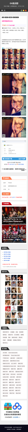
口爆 (7, 235)
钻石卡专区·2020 (15, 17)
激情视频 (12, 30)
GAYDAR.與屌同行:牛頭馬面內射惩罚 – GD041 (15, 221)
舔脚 (5, 387)
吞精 (20, 363)
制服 (4, 235)
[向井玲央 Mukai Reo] (14, 315)
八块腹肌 (12, 332)
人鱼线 (19, 358)
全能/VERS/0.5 (14, 360)
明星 (4, 30)
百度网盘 (10, 17)
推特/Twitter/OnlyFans (13, 217)
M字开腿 (6, 355)
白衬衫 (5, 377)
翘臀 (11, 382)
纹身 (5, 382)
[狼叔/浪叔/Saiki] (8, 284)
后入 (13, 363)
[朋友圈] (21, 10)
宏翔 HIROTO (6, 332)
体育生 (14, 28)
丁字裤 (6, 358)
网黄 (12, 219)
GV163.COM (7, 252)
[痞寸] (14, 296)
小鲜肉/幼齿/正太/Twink (9, 366)
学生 (18, 28)
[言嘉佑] (8, 290)
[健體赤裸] (14, 308)
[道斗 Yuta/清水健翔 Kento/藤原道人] (8, 302)
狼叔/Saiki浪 (14, 337)
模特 (7, 30)
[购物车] (23, 10)
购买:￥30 (6, 25)
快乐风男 (21, 332)
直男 (18, 377)
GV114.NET (7, 260)
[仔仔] (20, 308)
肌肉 (19, 30)
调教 (17, 219)
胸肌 (23, 30)
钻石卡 (13, 197)
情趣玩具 (6, 368)
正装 (13, 374)
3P (5, 352)
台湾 (7, 217)
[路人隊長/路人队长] (8, 315)
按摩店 (22, 334)
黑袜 (9, 337)
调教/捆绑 (9, 340)
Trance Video (15, 355)
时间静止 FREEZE (17, 340)
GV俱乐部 (14, 3)
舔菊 (11, 387)
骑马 (5, 393)
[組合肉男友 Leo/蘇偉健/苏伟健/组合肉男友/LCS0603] (14, 284)
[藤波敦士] (20, 321)
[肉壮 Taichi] (14, 321)
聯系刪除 (19, 429)
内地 (3, 17)
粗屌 (16, 30)
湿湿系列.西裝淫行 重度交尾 (19, 169)
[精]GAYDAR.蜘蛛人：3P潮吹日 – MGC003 (14, 239)
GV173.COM (7, 254)
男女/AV (20, 337)
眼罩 (5, 379)
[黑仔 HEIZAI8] (20, 296)
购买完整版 (21, 164)
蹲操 (18, 387)
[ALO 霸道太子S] (14, 302)
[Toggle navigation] (4, 10)
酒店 (11, 390)
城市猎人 (5, 334)
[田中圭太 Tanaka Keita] (20, 302)
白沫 (19, 374)
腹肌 (4, 32)
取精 (4, 217)
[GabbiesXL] (20, 315)
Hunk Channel (13, 352)
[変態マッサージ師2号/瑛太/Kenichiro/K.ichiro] (20, 290)
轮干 (5, 390)
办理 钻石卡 (12, 164)
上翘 (12, 358)
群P (14, 219)
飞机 (20, 219)
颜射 (17, 390)
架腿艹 (6, 374)
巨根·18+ (22, 28)
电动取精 (5, 219)
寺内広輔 (5, 337)
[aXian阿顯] (8, 321)
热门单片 (6, 17)
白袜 (12, 377)
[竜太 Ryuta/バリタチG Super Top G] (14, 290)
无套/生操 (19, 371)
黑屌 (12, 393)
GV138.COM (7, 256)
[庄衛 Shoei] (8, 308)
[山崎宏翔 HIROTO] (8, 277)
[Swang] (20, 277)
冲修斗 (4, 340)
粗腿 (17, 379)
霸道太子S (10, 334)
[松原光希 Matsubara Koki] (20, 284)
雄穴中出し (5, 342)
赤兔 (17, 332)
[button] (26, 10)
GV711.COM (7, 258)
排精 (5, 371)
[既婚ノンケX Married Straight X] (8, 296)
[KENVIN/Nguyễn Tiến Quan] (14, 277)
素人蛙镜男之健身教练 (9, 169)
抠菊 (13, 368)
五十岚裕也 (16, 334)
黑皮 (18, 393)
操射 (11, 371)
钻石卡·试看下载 (13, 237)
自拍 (7, 32)
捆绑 (19, 368)
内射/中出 (6, 363)
